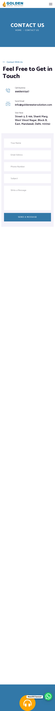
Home (18, 30)
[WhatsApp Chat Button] (48, 696)
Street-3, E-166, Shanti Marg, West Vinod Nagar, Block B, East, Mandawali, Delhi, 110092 (32, 120)
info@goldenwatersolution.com (33, 105)
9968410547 (22, 92)
